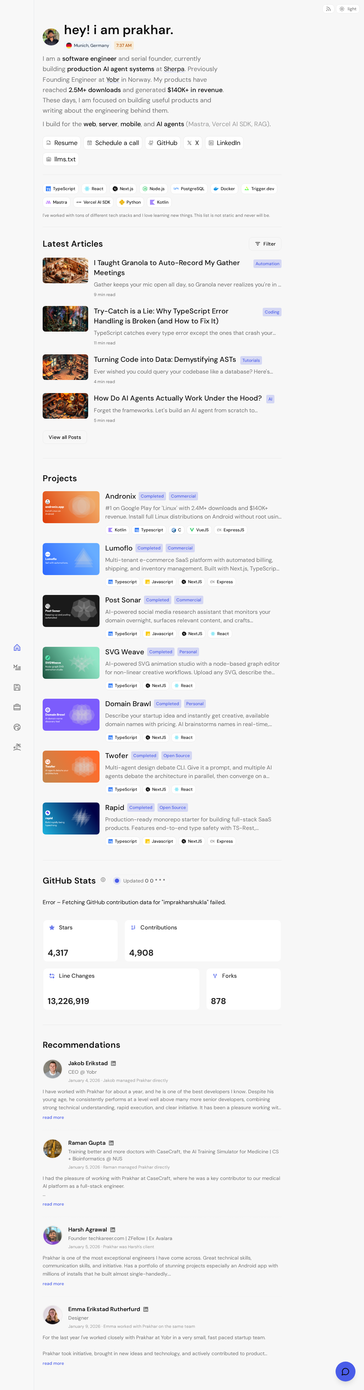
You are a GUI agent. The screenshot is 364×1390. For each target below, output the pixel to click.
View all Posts (65, 437)
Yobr (112, 79)
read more (53, 1117)
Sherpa (174, 69)
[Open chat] (345, 1371)
